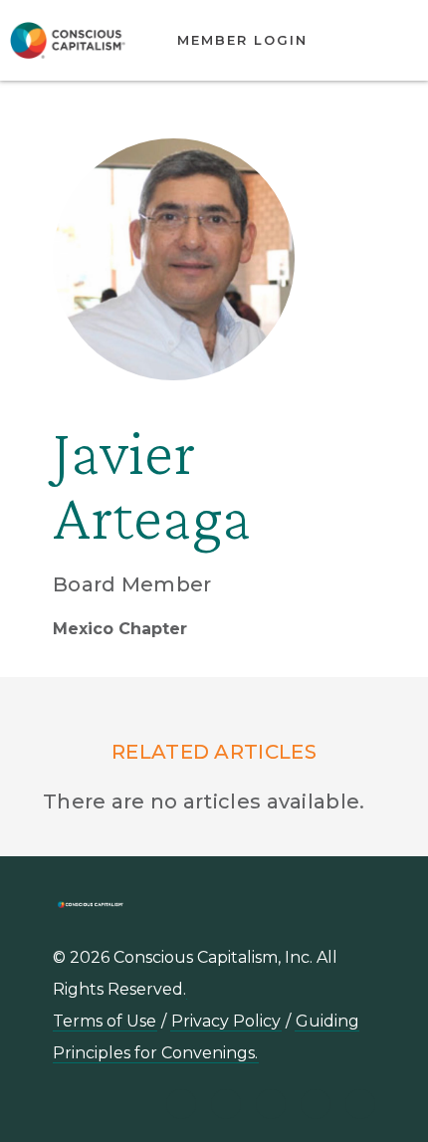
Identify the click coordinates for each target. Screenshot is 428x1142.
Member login (242, 40)
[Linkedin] (181, 1104)
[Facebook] (360, 1104)
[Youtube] (226, 1104)
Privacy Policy (226, 1021)
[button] (383, 41)
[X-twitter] (315, 1104)
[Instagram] (271, 1104)
